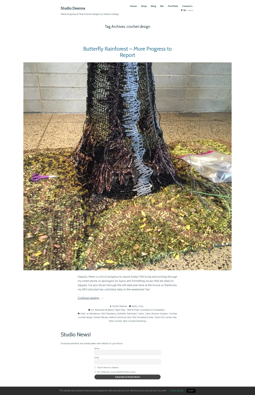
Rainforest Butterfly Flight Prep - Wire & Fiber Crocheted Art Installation (130, 310)
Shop (144, 6)
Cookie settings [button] (176, 390)
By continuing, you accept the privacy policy (116, 372)
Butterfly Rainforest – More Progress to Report (127, 51)
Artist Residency (109, 313)
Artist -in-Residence (90, 313)
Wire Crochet (115, 321)
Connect (187, 6)
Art (92, 310)
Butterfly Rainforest (127, 313)
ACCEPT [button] (191, 391)
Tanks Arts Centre (163, 317)
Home (133, 6)
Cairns (141, 313)
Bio (162, 6)
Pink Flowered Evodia (142, 317)
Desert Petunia (101, 317)
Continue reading (95, 298)
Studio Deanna (73, 8)
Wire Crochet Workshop (134, 321)
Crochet (173, 313)
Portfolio (173, 6)
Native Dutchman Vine (120, 317)
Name (96, 348)
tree (175, 317)
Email (96, 358)
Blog (153, 6)
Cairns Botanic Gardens (156, 313)
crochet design (85, 317)
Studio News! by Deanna (107, 367)
